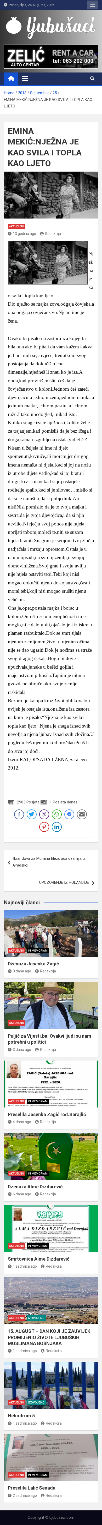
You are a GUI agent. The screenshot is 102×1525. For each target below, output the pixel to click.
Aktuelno (16, 226)
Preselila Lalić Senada (31, 1488)
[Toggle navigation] (25, 78)
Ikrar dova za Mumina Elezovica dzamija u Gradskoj (49, 862)
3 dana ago (22, 971)
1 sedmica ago (25, 1266)
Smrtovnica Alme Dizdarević (38, 1259)
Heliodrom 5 (21, 1415)
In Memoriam (38, 950)
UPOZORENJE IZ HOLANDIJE (64, 882)
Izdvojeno (36, 1318)
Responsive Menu (92, 5)
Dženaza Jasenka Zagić (33, 963)
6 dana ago (22, 1194)
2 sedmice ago (25, 1495)
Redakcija (53, 234)
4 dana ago (22, 1122)
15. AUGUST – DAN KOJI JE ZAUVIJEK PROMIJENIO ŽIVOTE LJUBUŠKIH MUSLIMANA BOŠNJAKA (49, 1337)
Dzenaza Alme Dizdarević (35, 1186)
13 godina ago (24, 234)
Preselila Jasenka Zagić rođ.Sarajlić (47, 1114)
